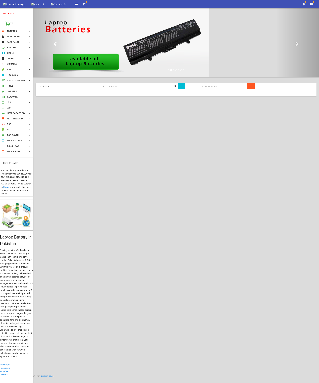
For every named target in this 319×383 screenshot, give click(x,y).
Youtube (4, 371)
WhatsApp (5, 364)
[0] (11, 23)
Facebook (5, 368)
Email (6, 187)
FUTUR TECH (47, 376)
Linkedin (4, 374)
